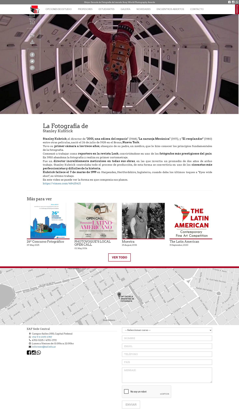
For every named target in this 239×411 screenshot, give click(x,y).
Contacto (197, 9)
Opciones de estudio (59, 9)
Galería (125, 9)
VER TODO (119, 257)
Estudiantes (106, 9)
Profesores (85, 9)
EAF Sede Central (38, 328)
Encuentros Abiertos (170, 9)
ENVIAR (131, 404)
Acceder (237, 9)
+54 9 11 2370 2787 (42, 337)
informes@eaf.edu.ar (44, 346)
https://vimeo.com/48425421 (62, 183)
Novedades (144, 9)
